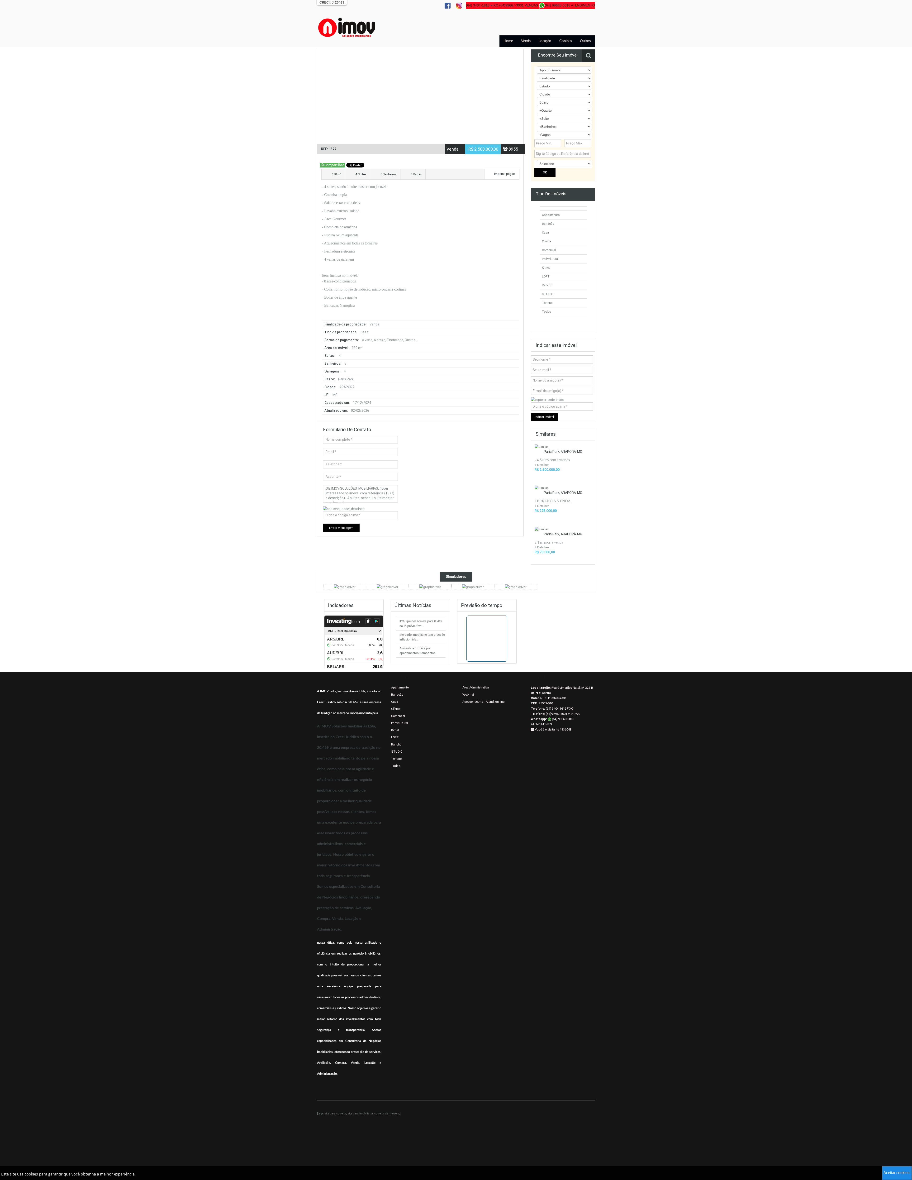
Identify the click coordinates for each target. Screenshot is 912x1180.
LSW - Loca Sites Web (392, 1108)
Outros (585, 41)
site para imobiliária (360, 1113)
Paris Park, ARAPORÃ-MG (563, 452)
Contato (565, 41)
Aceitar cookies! (897, 1173)
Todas (546, 311)
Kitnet (546, 267)
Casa (545, 232)
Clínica (546, 241)
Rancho (547, 285)
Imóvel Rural (550, 259)
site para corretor (335, 1113)
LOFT (546, 276)
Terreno (547, 303)
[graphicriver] (345, 586)
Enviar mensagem (341, 528)
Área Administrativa (475, 687)
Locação (545, 41)
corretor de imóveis (386, 1113)
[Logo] (346, 27)
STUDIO (547, 294)
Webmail (468, 694)
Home (508, 41)
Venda (526, 41)
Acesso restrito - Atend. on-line (483, 701)
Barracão (548, 223)
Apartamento (551, 215)
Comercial (549, 250)
